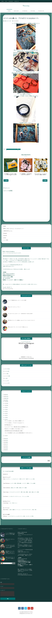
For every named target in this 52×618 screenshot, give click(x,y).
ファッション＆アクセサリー (12, 149)
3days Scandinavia (6, 487)
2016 (5, 438)
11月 (6, 403)
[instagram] (19, 608)
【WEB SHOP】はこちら (7, 230)
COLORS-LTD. (41, 10)
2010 (5, 449)
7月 (5, 409)
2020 (5, 394)
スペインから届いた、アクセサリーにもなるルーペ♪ (14, 422)
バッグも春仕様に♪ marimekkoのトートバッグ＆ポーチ (26, 174)
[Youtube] (32, 608)
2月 (5, 419)
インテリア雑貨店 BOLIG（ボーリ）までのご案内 (17, 300)
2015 (5, 440)
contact (4, 237)
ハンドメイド (5, 376)
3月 (5, 417)
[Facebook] (22, 608)
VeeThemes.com (28, 613)
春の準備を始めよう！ (9, 424)
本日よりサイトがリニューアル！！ (14, 306)
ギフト (4, 378)
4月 (5, 415)
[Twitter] (25, 608)
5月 (5, 413)
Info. (6, 1)
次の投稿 (6, 180)
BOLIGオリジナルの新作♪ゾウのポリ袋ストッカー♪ (14, 428)
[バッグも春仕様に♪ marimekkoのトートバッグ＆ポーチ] (26, 165)
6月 (5, 411)
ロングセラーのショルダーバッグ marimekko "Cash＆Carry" (20, 313)
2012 (5, 446)
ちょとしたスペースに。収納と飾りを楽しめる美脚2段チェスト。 (17, 426)
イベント (5, 373)
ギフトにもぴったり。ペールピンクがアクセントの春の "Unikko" (41, 174)
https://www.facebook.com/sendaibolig (26, 357)
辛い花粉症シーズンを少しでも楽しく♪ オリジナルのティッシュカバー (11, 174)
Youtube (33, 10)
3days (4, 478)
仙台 (19, 149)
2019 (5, 396)
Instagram (11, 1)
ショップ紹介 (5, 240)
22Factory (5, 516)
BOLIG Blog (29, 611)
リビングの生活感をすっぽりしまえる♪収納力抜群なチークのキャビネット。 (19, 432)
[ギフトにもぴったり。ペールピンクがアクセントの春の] (40, 165)
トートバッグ (5, 383)
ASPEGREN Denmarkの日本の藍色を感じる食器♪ (14, 430)
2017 (5, 400)
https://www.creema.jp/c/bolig (8, 288)
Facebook (24, 10)
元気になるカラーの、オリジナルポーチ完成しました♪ (18, 326)
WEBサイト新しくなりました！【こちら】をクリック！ (13, 228)
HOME (4, 226)
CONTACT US (16, 1)
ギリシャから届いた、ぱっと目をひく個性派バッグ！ (14, 420)
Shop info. (16, 10)
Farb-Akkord (5, 496)
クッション (5, 380)
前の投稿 (44, 180)
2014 (5, 442)
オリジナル (5, 371)
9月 (5, 407)
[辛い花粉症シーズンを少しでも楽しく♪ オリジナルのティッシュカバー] (10, 165)
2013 (5, 444)
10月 (6, 405)
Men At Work (5, 509)
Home (2, 1)
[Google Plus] (29, 608)
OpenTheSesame (6, 483)
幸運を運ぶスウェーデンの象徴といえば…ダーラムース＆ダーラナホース (21, 320)
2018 (5, 398)
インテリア (5, 368)
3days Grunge (5, 492)
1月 (5, 435)
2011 (5, 447)
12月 (6, 401)
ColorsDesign (5, 503)
